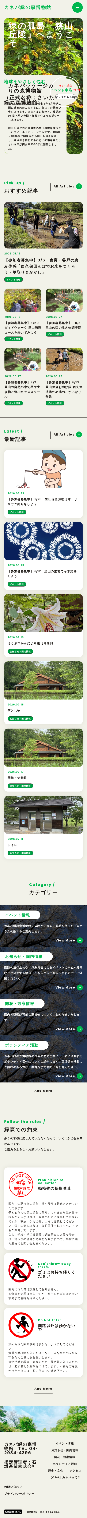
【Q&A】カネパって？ (64, 1477)
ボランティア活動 (65, 1463)
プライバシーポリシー (19, 1493)
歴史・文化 (55, 1470)
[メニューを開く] (77, 7)
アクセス (75, 1470)
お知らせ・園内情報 (65, 1450)
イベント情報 (65, 1443)
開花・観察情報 (64, 1457)
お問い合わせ (13, 1487)
